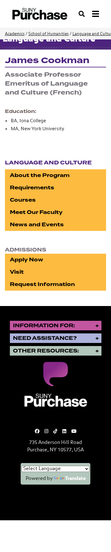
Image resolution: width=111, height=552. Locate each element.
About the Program (40, 175)
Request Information (42, 284)
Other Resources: (46, 351)
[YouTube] (73, 431)
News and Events (37, 224)
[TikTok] (55, 431)
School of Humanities (48, 34)
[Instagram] (46, 431)
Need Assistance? (45, 338)
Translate (75, 478)
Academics (15, 34)
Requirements (32, 187)
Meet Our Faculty (36, 212)
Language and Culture (48, 163)
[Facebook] (37, 431)
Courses (23, 200)
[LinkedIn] (64, 431)
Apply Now (26, 260)
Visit (17, 272)
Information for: (44, 325)
